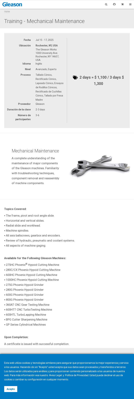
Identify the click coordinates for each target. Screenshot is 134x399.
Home (7, 11)
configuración (35, 379)
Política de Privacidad (76, 375)
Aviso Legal (55, 375)
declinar (108, 375)
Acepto (11, 389)
